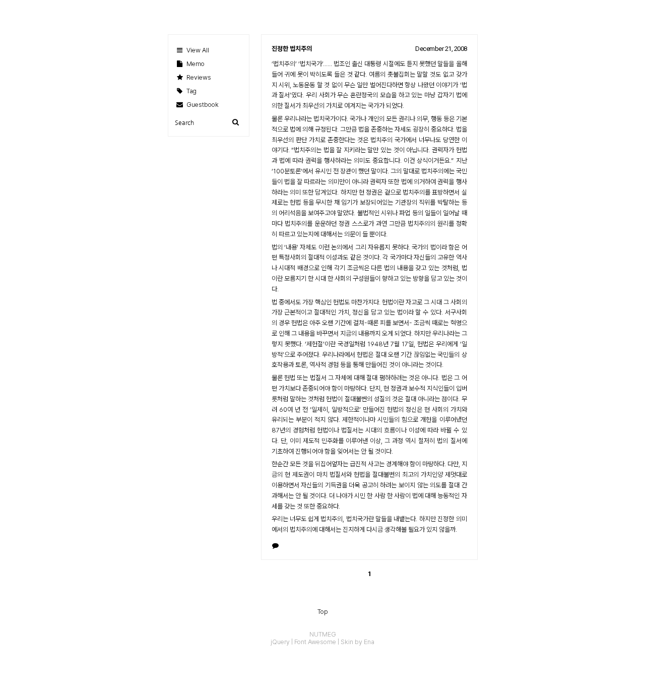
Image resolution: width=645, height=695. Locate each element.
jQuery (280, 642)
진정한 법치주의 (292, 48)
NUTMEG (322, 634)
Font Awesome (315, 642)
